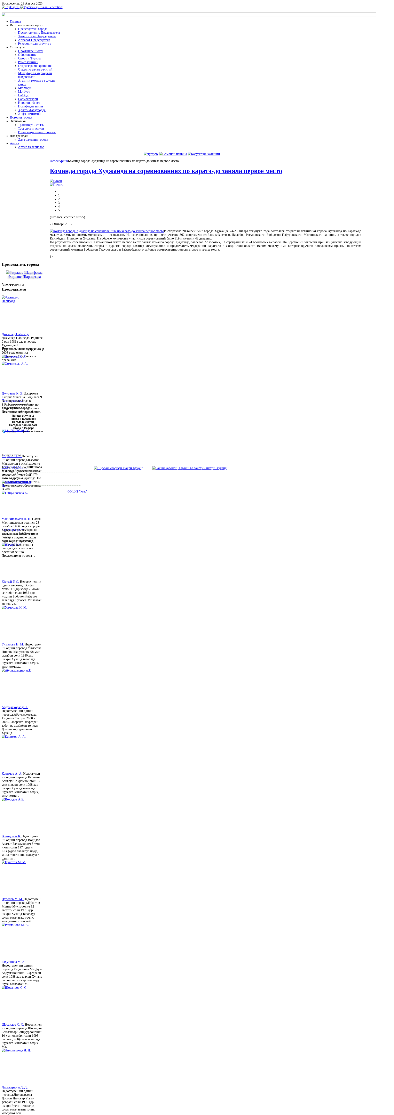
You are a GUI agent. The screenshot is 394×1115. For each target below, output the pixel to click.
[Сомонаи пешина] (173, 154)
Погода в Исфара (23, 428)
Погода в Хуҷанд (23, 415)
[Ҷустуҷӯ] (151, 154)
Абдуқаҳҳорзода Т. (15, 707)
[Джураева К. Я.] (17, 373)
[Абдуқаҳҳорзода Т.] (17, 686)
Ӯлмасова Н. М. (13, 644)
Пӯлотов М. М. (13, 899)
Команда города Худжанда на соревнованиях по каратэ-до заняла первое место (166, 170)
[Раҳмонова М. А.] (17, 941)
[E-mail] (56, 181)
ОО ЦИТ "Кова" (77, 491)
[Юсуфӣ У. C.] (17, 561)
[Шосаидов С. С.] (17, 1004)
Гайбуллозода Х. (13, 529)
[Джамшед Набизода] (17, 313)
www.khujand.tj (19, 482)
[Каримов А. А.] (17, 753)
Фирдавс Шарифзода (24, 277)
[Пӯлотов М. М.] (17, 878)
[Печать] (56, 184)
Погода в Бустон (23, 421)
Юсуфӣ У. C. (11, 581)
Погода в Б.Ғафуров (23, 418)
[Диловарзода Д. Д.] (17, 1067)
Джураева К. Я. (13, 393)
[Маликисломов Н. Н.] (17, 498)
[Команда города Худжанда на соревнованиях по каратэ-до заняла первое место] (107, 231)
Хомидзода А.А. (13, 400)
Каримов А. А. (12, 773)
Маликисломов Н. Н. (17, 519)
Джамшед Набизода (15, 334)
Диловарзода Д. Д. (14, 1087)
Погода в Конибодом (23, 424)
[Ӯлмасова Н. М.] (17, 624)
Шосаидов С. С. (13, 1024)
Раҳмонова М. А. (13, 961)
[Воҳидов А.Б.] (17, 816)
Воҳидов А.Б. (12, 836)
